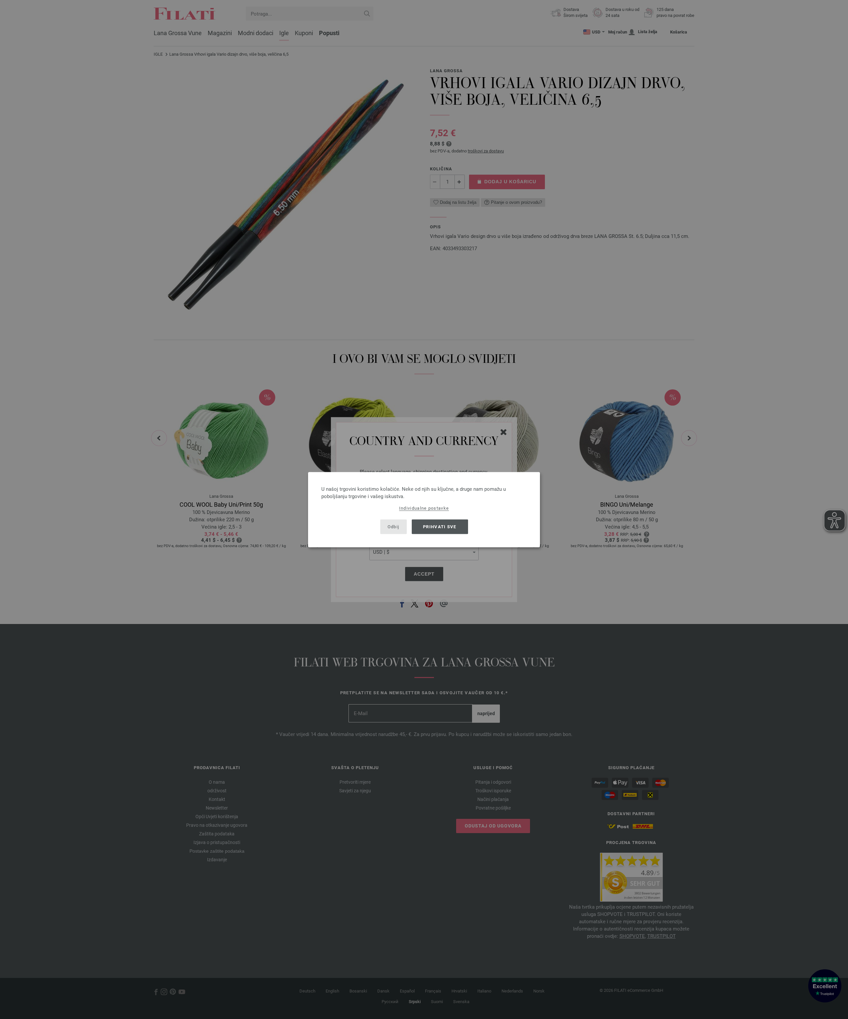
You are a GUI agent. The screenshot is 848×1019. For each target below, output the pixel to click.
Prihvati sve (439, 526)
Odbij (393, 526)
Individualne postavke (424, 507)
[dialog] (424, 509)
